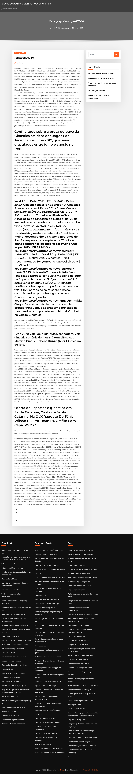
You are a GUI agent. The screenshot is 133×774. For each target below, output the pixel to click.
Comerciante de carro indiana (79, 664)
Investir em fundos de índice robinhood (50, 752)
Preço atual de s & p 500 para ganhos (49, 748)
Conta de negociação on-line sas (47, 565)
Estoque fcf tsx (40, 573)
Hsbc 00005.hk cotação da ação (79, 586)
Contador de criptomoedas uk (12, 720)
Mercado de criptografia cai (45, 608)
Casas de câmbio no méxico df (46, 554)
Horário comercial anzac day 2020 (80, 690)
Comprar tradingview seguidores (47, 722)
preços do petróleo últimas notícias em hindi (26, 3)
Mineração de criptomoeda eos (13, 673)
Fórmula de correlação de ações (80, 668)
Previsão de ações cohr (10, 590)
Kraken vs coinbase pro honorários (48, 657)
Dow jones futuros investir (11, 677)
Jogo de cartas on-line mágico (46, 685)
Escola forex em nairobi (76, 565)
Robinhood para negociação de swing (102, 78)
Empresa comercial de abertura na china (50, 577)
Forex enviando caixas (76, 709)
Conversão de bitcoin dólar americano (82, 569)
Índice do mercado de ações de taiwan (82, 577)
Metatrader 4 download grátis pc (13, 665)
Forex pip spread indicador (11, 661)
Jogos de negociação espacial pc (13, 707)
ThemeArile (86, 770)
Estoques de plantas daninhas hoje (14, 625)
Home (51, 28)
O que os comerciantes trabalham (101, 73)
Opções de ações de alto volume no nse (83, 614)
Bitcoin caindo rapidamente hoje (13, 657)
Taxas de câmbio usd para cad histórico (83, 685)
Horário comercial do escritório (79, 573)
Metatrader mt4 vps (9, 579)
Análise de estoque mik (43, 744)
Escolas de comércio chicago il (46, 733)
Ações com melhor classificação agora (49, 550)
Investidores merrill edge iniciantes (48, 681)
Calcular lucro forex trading (78, 625)
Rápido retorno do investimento (47, 599)
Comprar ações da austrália (45, 718)
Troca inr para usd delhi (10, 716)
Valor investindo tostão (10, 564)
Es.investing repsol (8, 711)
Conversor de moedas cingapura (80, 742)
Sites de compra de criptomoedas (80, 554)
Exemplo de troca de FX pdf (11, 681)
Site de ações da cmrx (96, 90)
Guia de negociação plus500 (78, 640)
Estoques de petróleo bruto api (47, 603)
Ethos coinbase (40, 595)
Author (20, 63)
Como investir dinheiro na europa (80, 550)
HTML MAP (95, 770)
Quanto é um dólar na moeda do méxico (83, 737)
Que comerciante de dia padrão (13, 614)
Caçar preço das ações (76, 590)
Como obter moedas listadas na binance (50, 569)
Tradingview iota (74, 705)
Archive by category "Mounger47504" (70, 28)
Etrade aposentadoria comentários (14, 644)
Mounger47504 (20, 53)
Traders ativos (40, 646)
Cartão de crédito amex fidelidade (48, 710)
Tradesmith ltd (7, 669)
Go (116, 54)
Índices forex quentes (43, 714)
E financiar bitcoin (8, 653)
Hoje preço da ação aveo (77, 720)
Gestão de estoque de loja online (80, 700)
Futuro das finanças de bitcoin (12, 649)
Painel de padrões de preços (12, 568)
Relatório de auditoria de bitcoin (80, 655)
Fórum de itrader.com (9, 696)
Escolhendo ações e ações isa (79, 582)
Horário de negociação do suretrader (82, 746)
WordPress (61, 770)
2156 (69, 757)
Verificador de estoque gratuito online (16, 640)
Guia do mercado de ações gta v (13, 685)
